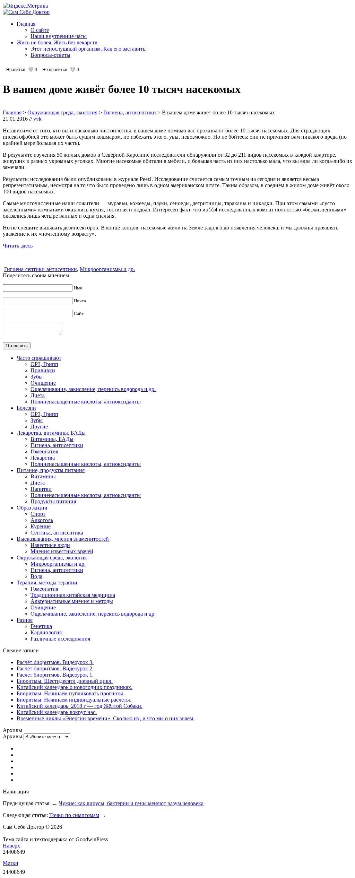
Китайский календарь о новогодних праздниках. (74, 687)
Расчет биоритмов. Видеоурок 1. (55, 675)
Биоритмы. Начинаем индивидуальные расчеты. (74, 700)
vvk (37, 119)
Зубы (37, 377)
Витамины (43, 476)
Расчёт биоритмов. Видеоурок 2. (55, 668)
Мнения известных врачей (62, 551)
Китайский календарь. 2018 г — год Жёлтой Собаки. (79, 706)
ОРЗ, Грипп (44, 364)
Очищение (43, 383)
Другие (39, 426)
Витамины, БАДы (52, 439)
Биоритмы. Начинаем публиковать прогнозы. (70, 693)
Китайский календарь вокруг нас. (57, 712)
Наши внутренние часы (59, 36)
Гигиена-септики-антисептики (40, 269)
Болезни (26, 408)
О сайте (40, 30)
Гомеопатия (44, 451)
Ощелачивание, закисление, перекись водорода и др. (93, 389)
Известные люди (50, 545)
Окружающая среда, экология (62, 112)
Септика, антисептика (57, 533)
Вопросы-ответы (50, 55)
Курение (41, 526)
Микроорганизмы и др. (107, 269)
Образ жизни (32, 508)
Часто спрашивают (39, 358)
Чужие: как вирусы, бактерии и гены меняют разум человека (131, 803)
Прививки (43, 370)
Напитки (41, 489)
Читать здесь (18, 246)
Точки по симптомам (74, 815)
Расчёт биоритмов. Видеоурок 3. (55, 662)
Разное (25, 620)
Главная (26, 24)
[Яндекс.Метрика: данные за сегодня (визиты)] (25, 6)
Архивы (12, 736)
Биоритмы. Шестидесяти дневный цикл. (65, 681)
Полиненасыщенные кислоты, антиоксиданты (86, 402)
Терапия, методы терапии (47, 582)
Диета (38, 395)
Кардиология (46, 632)
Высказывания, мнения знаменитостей (63, 539)
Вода (36, 576)
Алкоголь (42, 520)
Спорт (38, 514)
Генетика (41, 626)
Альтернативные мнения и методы (72, 601)
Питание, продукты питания (51, 470)
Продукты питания (53, 501)
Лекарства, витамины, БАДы (51, 433)
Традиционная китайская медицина (73, 595)
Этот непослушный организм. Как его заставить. (89, 49)
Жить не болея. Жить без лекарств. (58, 42)
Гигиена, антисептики (129, 112)
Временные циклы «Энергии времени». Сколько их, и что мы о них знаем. (105, 718)
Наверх (11, 846)
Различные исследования (60, 639)
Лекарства (43, 458)
